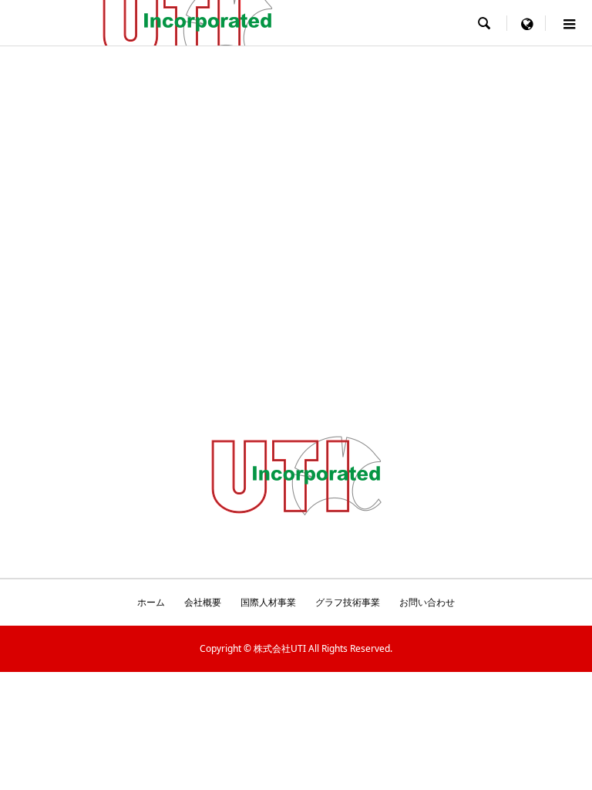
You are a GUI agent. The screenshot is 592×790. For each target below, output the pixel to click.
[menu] (526, 23)
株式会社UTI (280, 648)
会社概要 (202, 602)
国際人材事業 (268, 602)
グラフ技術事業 (347, 602)
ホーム (151, 602)
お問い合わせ (427, 602)
